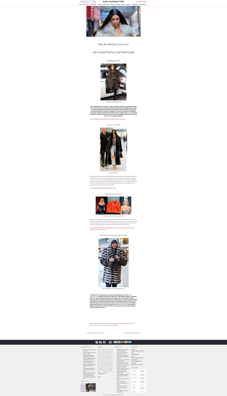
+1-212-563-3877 (141, 1)
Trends (128, 4)
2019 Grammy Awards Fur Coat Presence (96, 333)
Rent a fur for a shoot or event (137, 364)
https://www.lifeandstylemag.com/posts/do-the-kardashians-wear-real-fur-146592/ (107, 118)
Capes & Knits (106, 4)
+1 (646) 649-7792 (101, 373)
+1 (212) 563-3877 (135, 354)
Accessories (134, 4)
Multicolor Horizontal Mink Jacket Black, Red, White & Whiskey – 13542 (89, 365)
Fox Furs (100, 4)
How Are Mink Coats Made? (122, 385)
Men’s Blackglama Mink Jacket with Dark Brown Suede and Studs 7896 (89, 377)
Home (80, 4)
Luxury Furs (93, 4)
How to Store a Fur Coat (121, 381)
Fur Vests (112, 4)
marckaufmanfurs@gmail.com (137, 357)
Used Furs (118, 4)
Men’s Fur (123, 4)
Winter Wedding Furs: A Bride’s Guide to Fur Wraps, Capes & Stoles (122, 375)
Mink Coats (86, 4)
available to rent (123, 323)
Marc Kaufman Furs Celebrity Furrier (131, 333)
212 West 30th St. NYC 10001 (137, 350)
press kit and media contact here (111, 325)
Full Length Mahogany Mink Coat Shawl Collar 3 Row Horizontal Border (89, 370)
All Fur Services (142, 4)
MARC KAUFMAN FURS (113, 1)
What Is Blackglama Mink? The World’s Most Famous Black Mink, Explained (123, 356)
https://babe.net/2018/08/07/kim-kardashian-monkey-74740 (103, 188)
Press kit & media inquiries (136, 361)
